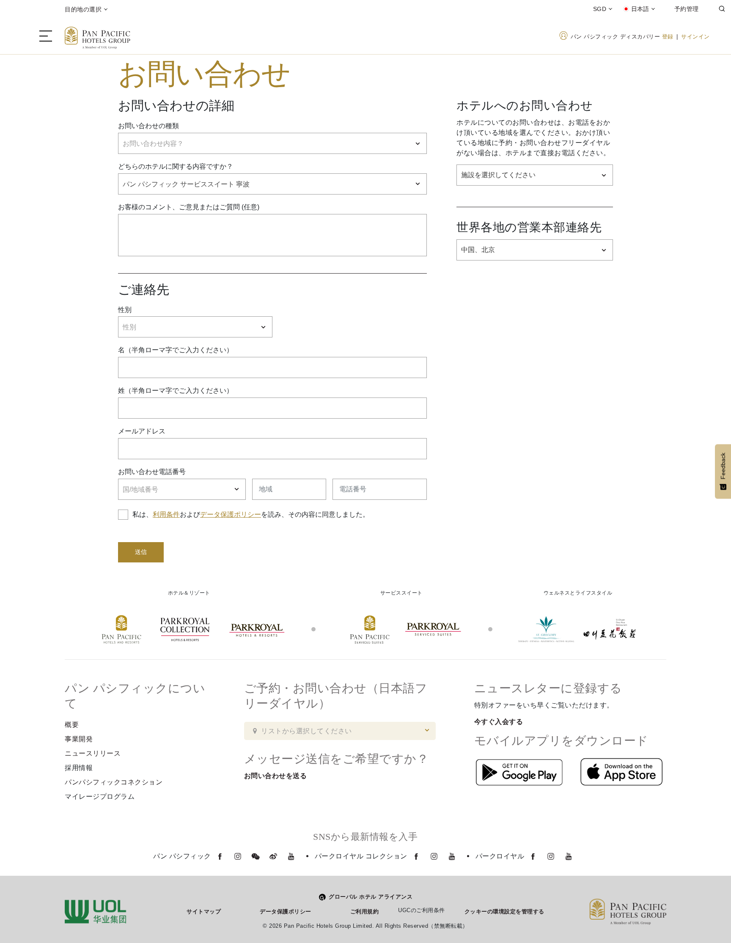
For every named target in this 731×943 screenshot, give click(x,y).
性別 (125, 309)
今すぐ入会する (498, 721)
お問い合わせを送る (275, 775)
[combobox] (272, 143)
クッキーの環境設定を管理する (504, 911)
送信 (141, 552)
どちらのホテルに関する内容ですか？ (175, 166)
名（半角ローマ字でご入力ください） (175, 350)
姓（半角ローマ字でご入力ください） (175, 390)
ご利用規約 (364, 911)
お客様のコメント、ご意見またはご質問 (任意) (188, 207)
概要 (72, 724)
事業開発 (79, 739)
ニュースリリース (93, 753)
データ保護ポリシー (230, 514)
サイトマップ (204, 911)
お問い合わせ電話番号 (152, 471)
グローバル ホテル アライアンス (370, 897)
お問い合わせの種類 (148, 125)
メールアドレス (141, 431)
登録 (667, 36)
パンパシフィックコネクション (113, 782)
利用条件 (166, 514)
